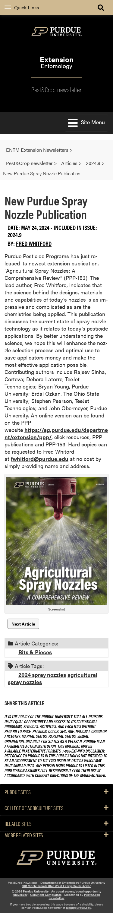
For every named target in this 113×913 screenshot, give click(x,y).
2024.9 (15, 234)
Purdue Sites (18, 792)
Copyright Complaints (45, 894)
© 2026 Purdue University (30, 891)
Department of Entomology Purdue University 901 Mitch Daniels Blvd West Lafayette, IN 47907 (63, 884)
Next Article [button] (23, 624)
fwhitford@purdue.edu (39, 458)
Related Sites (18, 823)
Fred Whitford (34, 243)
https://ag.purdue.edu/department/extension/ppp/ (56, 433)
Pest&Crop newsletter (56, 89)
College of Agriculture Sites (34, 808)
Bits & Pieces (35, 652)
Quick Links (26, 7)
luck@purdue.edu (78, 907)
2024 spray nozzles (42, 674)
